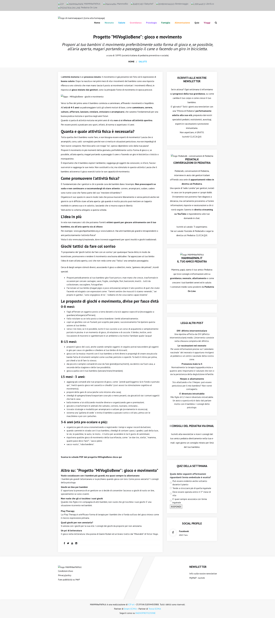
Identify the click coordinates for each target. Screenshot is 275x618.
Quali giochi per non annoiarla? (77, 522)
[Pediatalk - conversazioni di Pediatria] (192, 155)
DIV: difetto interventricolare (192, 330)
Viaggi (207, 22)
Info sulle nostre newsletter (203, 573)
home (131, 61)
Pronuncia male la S (192, 363)
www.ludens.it (107, 230)
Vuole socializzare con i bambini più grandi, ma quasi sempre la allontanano (100, 475)
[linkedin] (76, 543)
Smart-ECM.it (130, 608)
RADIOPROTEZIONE (145, 613)
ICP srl (131, 604)
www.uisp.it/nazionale (83, 239)
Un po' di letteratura (71, 530)
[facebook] (64, 543)
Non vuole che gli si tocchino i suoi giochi (82, 498)
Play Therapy (67, 511)
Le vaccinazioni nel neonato (192, 345)
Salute (121, 22)
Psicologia (151, 22)
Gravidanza (136, 22)
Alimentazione (182, 22)
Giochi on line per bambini (74, 487)
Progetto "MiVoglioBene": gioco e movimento (137, 37)
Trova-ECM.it (154, 608)
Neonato (109, 22)
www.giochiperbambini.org (86, 230)
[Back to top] (268, 611)
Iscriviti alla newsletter (182, 434)
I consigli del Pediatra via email (192, 426)
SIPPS (118, 55)
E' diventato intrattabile (192, 393)
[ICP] (61, 3)
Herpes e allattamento (192, 378)
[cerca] (215, 22)
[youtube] (72, 543)
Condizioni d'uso (65, 571)
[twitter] (68, 543)
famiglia (165, 22)
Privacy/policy (64, 575)
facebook (184, 531)
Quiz (197, 22)
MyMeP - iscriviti (197, 577)
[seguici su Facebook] (173, 532)
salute (143, 61)
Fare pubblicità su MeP (69, 579)
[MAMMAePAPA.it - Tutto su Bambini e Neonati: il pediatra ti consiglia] (81, 17)
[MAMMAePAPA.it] (70, 566)
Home (97, 22)
